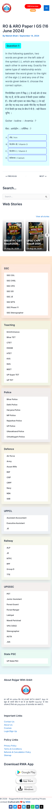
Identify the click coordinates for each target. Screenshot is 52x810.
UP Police (11, 426)
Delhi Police (12, 404)
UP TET (10, 380)
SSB (8, 499)
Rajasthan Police (14, 421)
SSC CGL (11, 275)
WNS (28, 802)
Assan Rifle (12, 466)
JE (8, 528)
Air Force (11, 456)
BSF (8, 472)
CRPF (9, 483)
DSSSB (10, 348)
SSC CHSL (11, 280)
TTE (8, 574)
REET (9, 369)
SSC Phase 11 (13, 307)
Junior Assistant (14, 599)
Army (9, 461)
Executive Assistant (16, 523)
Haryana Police (13, 410)
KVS (8, 358)
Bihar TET (11, 337)
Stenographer (13, 631)
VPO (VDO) (12, 626)
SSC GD (10, 291)
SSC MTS (11, 302)
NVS (9, 364)
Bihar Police (12, 399)
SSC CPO (11, 286)
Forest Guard (13, 604)
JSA (8, 642)
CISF (9, 477)
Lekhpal (10, 615)
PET (8, 594)
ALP (8, 548)
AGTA (9, 636)
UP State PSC (12, 661)
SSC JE (10, 296)
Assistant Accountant (16, 518)
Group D (10, 569)
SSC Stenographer (15, 313)
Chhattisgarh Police (16, 437)
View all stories (42, 216)
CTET (9, 342)
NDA (9, 493)
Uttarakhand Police (15, 431)
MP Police (11, 415)
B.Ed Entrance (13, 332)
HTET (9, 353)
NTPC (9, 558)
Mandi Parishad (14, 620)
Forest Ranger (13, 610)
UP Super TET (13, 375)
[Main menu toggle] (46, 8)
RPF (8, 564)
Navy (9, 488)
